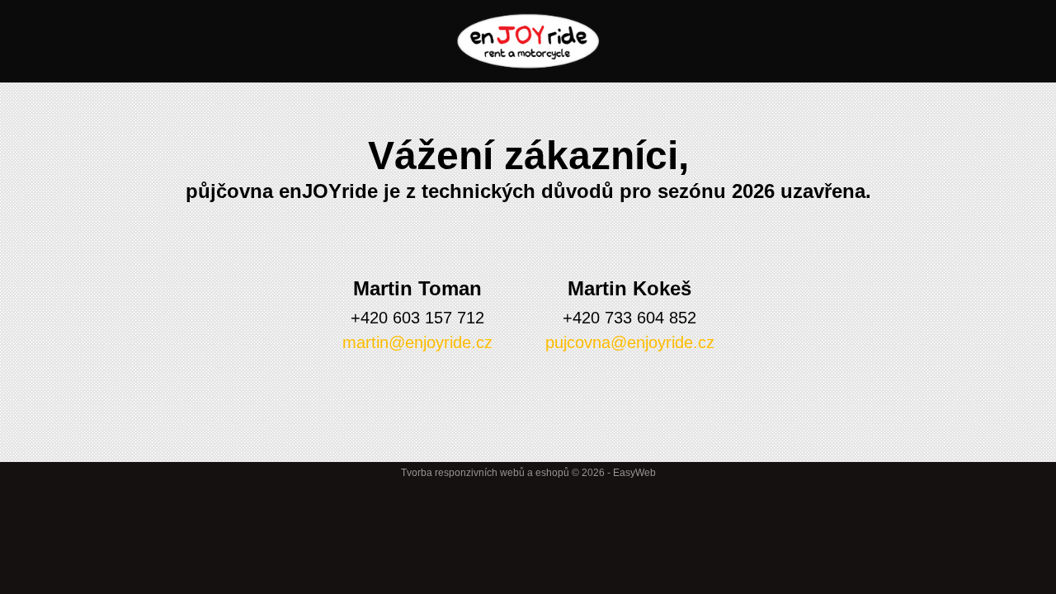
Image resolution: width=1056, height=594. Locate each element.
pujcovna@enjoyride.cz (629, 342)
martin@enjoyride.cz (417, 342)
